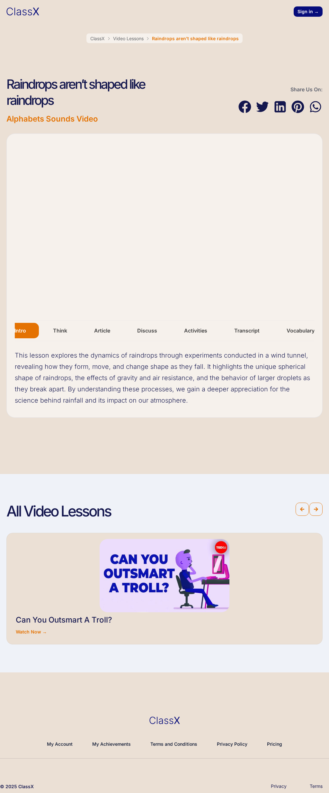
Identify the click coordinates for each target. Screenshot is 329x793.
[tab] (20, 330)
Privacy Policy (232, 744)
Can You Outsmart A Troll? (64, 619)
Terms (316, 786)
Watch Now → (31, 631)
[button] (244, 107)
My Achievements (111, 744)
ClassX (97, 38)
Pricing (274, 744)
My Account (60, 744)
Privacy (279, 786)
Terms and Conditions (173, 744)
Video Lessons (128, 38)
